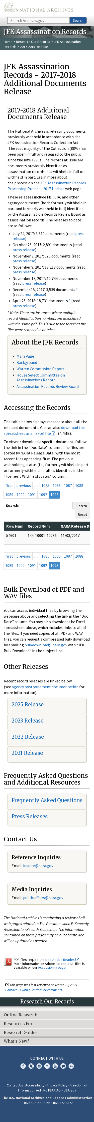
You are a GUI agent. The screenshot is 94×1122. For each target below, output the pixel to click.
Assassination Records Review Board (48, 386)
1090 (21, 494)
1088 (79, 485)
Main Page (25, 356)
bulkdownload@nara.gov (46, 644)
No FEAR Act (52, 1090)
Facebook (23, 1066)
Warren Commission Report (40, 368)
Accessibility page (52, 967)
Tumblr (47, 1066)
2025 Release (28, 704)
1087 (68, 485)
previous (23, 485)
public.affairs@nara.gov (43, 897)
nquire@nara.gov (38, 865)
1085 (45, 485)
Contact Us (15, 1085)
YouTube (55, 1066)
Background (27, 362)
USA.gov (70, 1090)
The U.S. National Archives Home (38, 8)
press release (24, 249)
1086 (57, 485)
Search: (12, 505)
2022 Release (28, 737)
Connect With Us (47, 1058)
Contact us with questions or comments (33, 990)
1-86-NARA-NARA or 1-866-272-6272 (47, 1103)
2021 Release (27, 753)
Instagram (39, 1066)
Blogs (63, 1066)
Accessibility (34, 1085)
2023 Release (27, 720)
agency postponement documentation (45, 686)
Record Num (39, 526)
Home (8, 41)
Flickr (71, 1066)
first (9, 485)
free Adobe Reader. (60, 959)
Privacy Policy (57, 1085)
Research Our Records (33, 41)
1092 (43, 494)
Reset (82, 514)
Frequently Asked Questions (47, 800)
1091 (32, 494)
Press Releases (30, 816)
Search (78, 20)
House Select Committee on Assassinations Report (41, 377)
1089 (9, 494)
